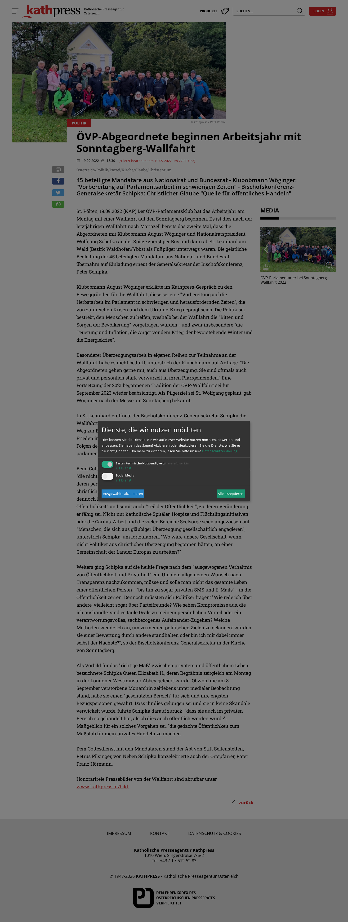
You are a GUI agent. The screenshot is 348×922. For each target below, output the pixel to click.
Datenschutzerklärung (219, 451)
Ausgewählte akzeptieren (123, 493)
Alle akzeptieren (230, 493)
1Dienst (123, 468)
